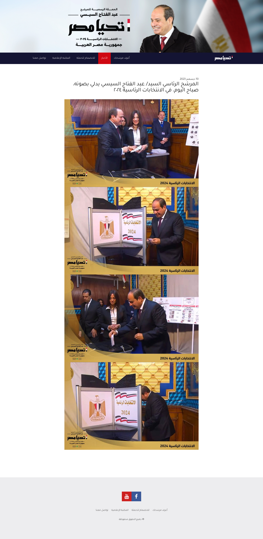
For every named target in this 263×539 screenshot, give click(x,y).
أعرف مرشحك (122, 58)
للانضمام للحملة (86, 58)
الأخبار (104, 58)
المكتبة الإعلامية (61, 58)
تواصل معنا (39, 58)
